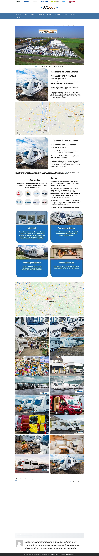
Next (82, 19)
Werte (49, 554)
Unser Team (34, 554)
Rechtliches (45, 554)
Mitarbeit (51, 554)
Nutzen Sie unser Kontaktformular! (24, 534)
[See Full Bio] (77, 548)
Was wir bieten (63, 554)
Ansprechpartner (38, 554)
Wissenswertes (72, 554)
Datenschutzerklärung (56, 554)
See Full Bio (74, 548)
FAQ (42, 554)
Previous (78, 19)
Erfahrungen (68, 554)
